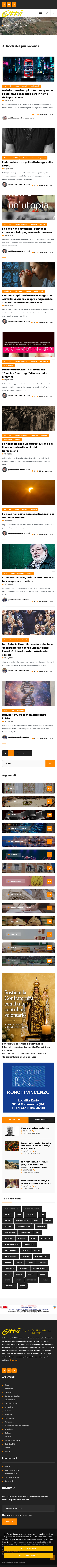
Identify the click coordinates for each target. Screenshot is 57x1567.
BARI (42, 1215)
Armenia (8, 1215)
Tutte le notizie (12, 1474)
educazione (25, 1233)
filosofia (8, 1239)
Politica (34, 225)
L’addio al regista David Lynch (35, 1128)
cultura (8, 1227)
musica (8, 1262)
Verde (22, 1286)
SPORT (7, 1280)
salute (7, 1274)
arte (19, 1215)
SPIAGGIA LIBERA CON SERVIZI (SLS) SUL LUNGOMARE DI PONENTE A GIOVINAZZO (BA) (34, 1164)
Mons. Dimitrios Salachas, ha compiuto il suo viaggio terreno (36, 1182)
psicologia (9, 1268)
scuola (31, 1274)
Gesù (33, 1239)
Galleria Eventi (11, 1403)
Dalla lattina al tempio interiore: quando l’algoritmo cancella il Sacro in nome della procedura (27, 94)
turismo (45, 1280)
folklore (21, 1239)
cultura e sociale (24, 1227)
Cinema (8, 1392)
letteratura (29, 1244)
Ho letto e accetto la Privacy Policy (18, 1515)
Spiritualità (38, 291)
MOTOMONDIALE (41, 1256)
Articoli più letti (15, 1120)
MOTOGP (26, 1256)
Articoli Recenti (41, 1120)
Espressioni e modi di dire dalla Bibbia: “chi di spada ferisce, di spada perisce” (36, 1146)
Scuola (42, 225)
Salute (28, 291)
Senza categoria (12, 1440)
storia (18, 1280)
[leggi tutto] (14, 1360)
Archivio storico (12, 1477)
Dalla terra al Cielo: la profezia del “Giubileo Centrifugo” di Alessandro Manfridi (24, 373)
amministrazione (11, 1209)
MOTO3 (37, 1250)
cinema (48, 1221)
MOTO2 (25, 1250)
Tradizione (31, 1280)
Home (6, 25)
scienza (19, 1274)
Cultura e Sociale (21, 86)
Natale (19, 1262)
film (37, 1233)
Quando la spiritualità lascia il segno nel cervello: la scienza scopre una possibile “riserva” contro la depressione (27, 299)
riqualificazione (39, 1268)
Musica (29, 573)
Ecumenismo (10, 1233)
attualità (30, 1215)
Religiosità (35, 86)
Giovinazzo (45, 1239)
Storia (7, 1451)
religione (23, 1268)
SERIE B (42, 1274)
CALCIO (7, 1221)
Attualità (7, 86)
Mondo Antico (11, 1250)
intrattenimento (12, 1244)
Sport (7, 1448)
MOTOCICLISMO (11, 1256)
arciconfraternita (32, 1209)
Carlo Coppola (22, 1221)
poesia (30, 1262)
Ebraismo (41, 1227)
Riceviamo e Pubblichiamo (17, 1425)
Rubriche (9, 1429)
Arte (5, 158)
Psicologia (18, 291)
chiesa (36, 1221)
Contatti (9, 1481)
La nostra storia (12, 1470)
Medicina (7, 291)
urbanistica (9, 1286)
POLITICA (42, 1262)
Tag (14, 25)
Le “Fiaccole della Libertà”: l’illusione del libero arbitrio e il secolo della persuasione (27, 447)
